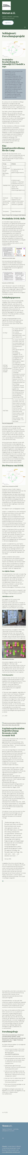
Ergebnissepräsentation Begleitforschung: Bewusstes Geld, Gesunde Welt (13, 731)
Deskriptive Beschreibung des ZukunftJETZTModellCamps (13, 63)
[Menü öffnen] (25, 27)
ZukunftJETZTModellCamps (12, 1054)
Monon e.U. (9, 13)
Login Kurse (8, 22)
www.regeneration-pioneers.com (11, 1152)
